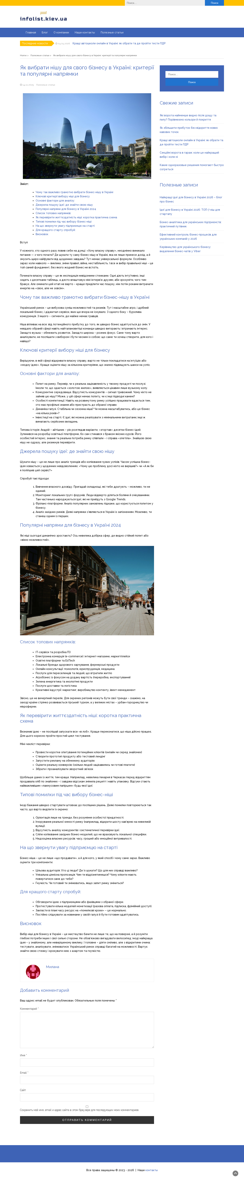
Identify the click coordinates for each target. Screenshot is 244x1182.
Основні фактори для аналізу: (55, 200)
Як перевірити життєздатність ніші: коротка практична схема (76, 217)
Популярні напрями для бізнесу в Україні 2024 (66, 208)
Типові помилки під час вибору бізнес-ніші (64, 221)
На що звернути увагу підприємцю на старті (65, 225)
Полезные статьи (112, 32)
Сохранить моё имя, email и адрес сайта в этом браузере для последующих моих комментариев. (79, 1110)
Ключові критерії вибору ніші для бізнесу (63, 196)
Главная (31, 32)
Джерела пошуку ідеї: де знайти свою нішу (64, 204)
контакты (151, 1170)
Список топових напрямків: (53, 213)
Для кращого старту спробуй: (55, 230)
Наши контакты (85, 32)
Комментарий (29, 1008)
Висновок (42, 234)
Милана (52, 967)
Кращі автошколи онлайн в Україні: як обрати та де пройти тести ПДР (119, 43)
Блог (45, 32)
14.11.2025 (28, 84)
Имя (23, 1055)
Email (24, 1072)
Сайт (23, 1090)
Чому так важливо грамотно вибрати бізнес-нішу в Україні (74, 192)
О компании (61, 32)
